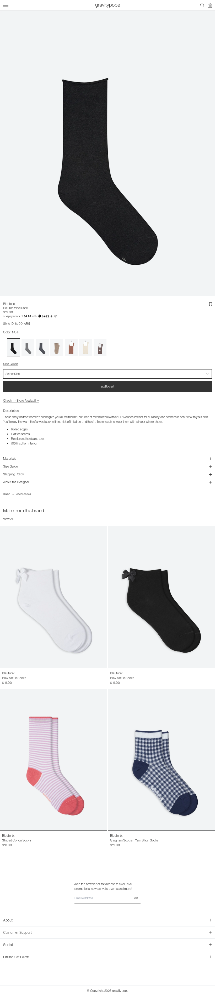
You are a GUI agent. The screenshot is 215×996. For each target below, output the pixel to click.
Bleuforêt (9, 304)
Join (135, 898)
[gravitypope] (107, 5)
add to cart (107, 386)
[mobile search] (202, 5)
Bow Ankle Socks (14, 678)
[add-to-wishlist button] (210, 304)
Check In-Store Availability (21, 400)
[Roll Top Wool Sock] (13, 347)
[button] (107, 316)
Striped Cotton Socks (16, 840)
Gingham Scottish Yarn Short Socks (134, 840)
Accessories (23, 494)
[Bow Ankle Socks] (53, 597)
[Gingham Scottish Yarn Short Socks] (161, 760)
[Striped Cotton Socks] (53, 760)
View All (8, 519)
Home (6, 494)
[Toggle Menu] (5, 4)
